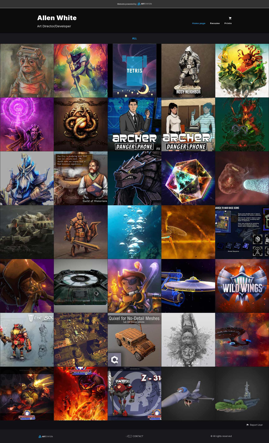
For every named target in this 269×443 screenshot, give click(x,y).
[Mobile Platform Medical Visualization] (242, 153)
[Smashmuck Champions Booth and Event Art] (80, 369)
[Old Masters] (27, 46)
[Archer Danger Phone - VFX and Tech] (188, 99)
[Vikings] (27, 315)
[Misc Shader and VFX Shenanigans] (27, 261)
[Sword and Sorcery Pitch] (242, 99)
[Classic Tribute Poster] (242, 46)
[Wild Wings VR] (242, 261)
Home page (198, 23)
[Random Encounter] (188, 153)
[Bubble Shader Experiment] (134, 207)
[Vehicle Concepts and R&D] (27, 207)
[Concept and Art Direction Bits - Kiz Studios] (134, 369)
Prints (228, 23)
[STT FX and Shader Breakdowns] (188, 207)
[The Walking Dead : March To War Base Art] (242, 207)
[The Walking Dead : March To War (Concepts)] (188, 315)
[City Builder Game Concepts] (80, 153)
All (134, 38)
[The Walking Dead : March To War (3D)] (80, 315)
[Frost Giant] (27, 153)
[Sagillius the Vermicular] (27, 99)
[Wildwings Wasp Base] (242, 369)
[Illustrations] (134, 261)
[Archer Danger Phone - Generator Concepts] (134, 99)
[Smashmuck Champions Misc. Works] (27, 369)
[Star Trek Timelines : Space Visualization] (242, 315)
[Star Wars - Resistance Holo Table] (80, 261)
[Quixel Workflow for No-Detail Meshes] (134, 315)
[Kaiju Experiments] (134, 153)
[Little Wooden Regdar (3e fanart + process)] (80, 207)
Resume (215, 23)
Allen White (57, 18)
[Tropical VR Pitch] (80, 46)
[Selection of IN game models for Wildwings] (188, 369)
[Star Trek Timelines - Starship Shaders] (188, 261)
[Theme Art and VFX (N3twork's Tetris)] (134, 46)
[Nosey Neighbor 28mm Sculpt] (188, 46)
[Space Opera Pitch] (80, 99)
